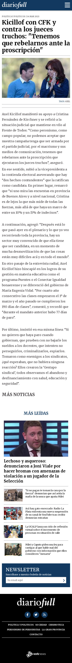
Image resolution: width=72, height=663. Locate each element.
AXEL (67, 101)
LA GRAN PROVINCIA (53, 629)
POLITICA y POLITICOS (21, 624)
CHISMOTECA (56, 624)
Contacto (36, 634)
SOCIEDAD (41, 624)
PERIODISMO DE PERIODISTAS (23, 629)
